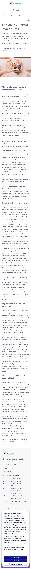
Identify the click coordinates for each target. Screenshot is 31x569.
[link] (15, 3)
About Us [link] (6, 508)
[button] (2, 4)
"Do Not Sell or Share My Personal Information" (14, 545)
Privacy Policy (8, 533)
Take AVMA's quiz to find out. (16, 442)
